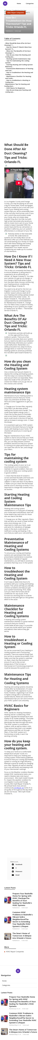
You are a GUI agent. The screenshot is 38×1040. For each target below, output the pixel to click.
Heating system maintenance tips (18, 59)
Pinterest (19, 871)
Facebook (19, 864)
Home (19, 3)
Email (17, 875)
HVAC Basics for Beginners (15, 88)
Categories (30, 3)
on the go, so (19, 788)
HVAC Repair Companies (15, 13)
